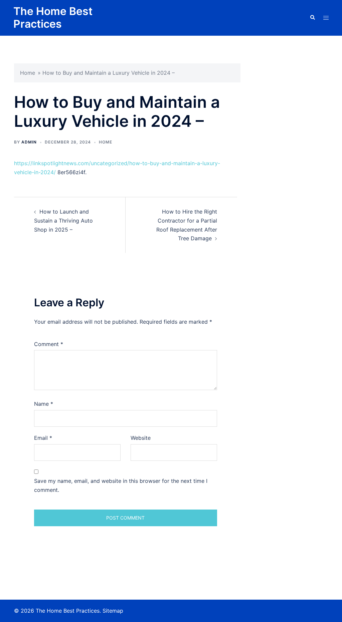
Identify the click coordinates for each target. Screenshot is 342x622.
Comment (48, 344)
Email (43, 437)
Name (43, 403)
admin (29, 141)
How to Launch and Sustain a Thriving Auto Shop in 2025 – (63, 220)
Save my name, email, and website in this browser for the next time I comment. (120, 485)
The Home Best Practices (53, 17)
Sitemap (113, 610)
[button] (312, 17)
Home (27, 72)
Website (141, 437)
